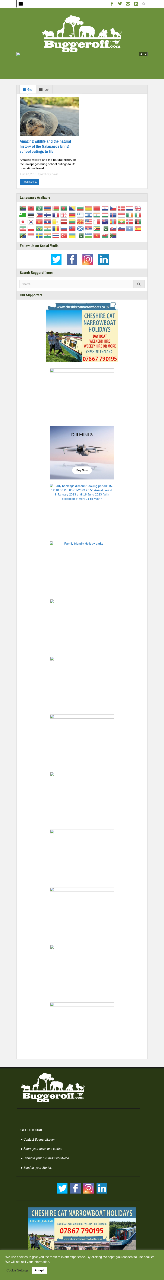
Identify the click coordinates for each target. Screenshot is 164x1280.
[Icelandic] (114, 214)
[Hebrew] (89, 214)
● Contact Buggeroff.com (37, 1139)
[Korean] (32, 221)
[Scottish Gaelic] (81, 228)
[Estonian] (32, 214)
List (46, 89)
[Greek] (81, 214)
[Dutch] (130, 207)
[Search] (139, 284)
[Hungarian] (106, 214)
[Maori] (106, 221)
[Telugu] (48, 235)
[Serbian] (89, 228)
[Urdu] (81, 235)
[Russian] (64, 228)
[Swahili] (23, 235)
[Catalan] (89, 207)
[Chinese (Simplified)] (97, 207)
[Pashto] (139, 221)
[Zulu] (114, 235)
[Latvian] (64, 221)
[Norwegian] (130, 221)
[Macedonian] (81, 221)
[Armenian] (48, 207)
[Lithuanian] (73, 221)
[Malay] (89, 221)
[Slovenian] (122, 228)
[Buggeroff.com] (82, 33)
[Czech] (114, 207)
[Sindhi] (106, 228)
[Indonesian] (122, 214)
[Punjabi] (48, 228)
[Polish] (32, 228)
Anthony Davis (49, 174)
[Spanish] (139, 228)
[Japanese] (23, 221)
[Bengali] (64, 207)
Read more (28, 182)
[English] (139, 207)
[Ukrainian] (73, 235)
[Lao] (48, 221)
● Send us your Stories (36, 1167)
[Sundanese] (32, 235)
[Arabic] (40, 207)
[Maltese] (97, 221)
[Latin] (56, 221)
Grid (29, 89)
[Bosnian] (73, 207)
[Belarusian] (56, 207)
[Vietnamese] (97, 235)
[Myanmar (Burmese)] (122, 221)
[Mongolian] (114, 221)
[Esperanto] (23, 214)
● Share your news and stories (41, 1149)
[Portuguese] (40, 228)
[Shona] (97, 228)
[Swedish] (40, 235)
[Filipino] (40, 214)
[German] (73, 214)
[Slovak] (114, 228)
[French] (56, 214)
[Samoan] (73, 228)
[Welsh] (106, 235)
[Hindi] (97, 214)
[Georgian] (64, 214)
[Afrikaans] (23, 207)
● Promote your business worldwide (44, 1158)
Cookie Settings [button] (17, 1270)
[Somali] (130, 228)
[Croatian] (106, 207)
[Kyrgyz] (40, 221)
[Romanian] (56, 228)
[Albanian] (32, 207)
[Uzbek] (89, 235)
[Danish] (122, 207)
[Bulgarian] (81, 207)
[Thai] (56, 235)
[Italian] (139, 214)
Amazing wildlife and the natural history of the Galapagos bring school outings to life (45, 146)
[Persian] (23, 228)
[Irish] (130, 214)
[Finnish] (48, 214)
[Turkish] (64, 235)
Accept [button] (39, 1270)
